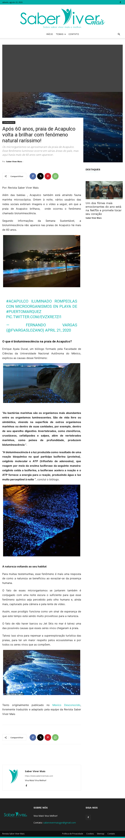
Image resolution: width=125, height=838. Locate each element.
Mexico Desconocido (66, 705)
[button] (119, 34)
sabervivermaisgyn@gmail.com (59, 822)
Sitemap (100, 833)
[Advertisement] (62, 67)
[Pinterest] (48, 176)
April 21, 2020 (58, 330)
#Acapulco (17, 301)
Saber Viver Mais (14, 161)
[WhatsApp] (55, 176)
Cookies (90, 833)
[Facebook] (120, 2)
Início (49, 34)
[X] (40, 176)
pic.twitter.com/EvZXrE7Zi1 (34, 317)
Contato (74, 34)
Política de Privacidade (72, 833)
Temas (59, 34)
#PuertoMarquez (23, 311)
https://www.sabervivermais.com (39, 776)
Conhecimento (8, 122)
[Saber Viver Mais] (62, 17)
